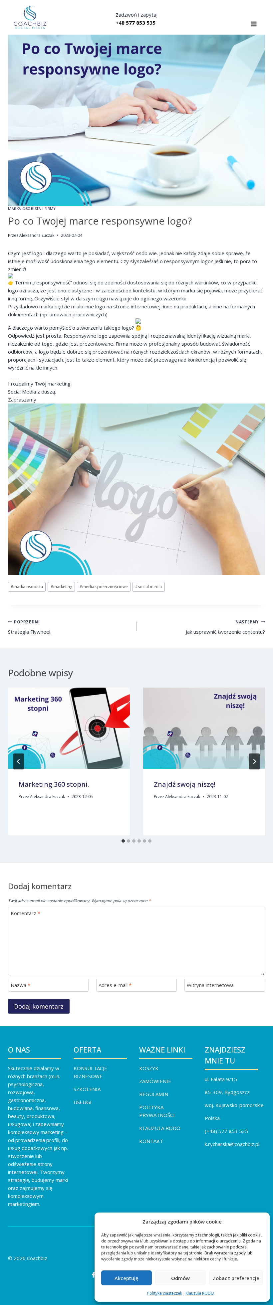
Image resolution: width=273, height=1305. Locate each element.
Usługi (83, 1102)
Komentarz (25, 913)
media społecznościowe (104, 586)
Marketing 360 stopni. (54, 784)
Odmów (180, 1278)
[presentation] (69, 728)
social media (148, 586)
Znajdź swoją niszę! (184, 784)
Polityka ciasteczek (164, 1293)
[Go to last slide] (18, 761)
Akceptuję (126, 1278)
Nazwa (20, 985)
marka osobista (27, 586)
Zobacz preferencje (236, 1278)
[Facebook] (93, 1274)
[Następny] (254, 761)
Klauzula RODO (199, 1293)
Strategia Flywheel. (29, 627)
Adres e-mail (115, 985)
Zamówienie (155, 1081)
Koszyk (148, 1068)
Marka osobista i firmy (32, 208)
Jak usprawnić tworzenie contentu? (225, 627)
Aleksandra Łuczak (36, 235)
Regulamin (153, 1094)
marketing (61, 586)
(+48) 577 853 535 (226, 1131)
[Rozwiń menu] (253, 24)
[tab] (123, 841)
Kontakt (151, 1141)
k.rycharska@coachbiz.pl (232, 1144)
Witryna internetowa (210, 985)
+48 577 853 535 (135, 22)
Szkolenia (87, 1089)
